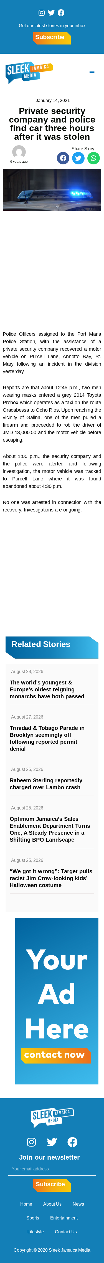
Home (26, 1204)
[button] (63, 158)
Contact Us (66, 1231)
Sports (32, 1218)
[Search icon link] (75, 73)
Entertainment (64, 1218)
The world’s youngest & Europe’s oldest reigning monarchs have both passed (47, 689)
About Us (52, 1204)
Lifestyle (35, 1231)
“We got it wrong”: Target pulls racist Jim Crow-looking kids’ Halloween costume (51, 878)
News (78, 1204)
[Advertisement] (52, 268)
